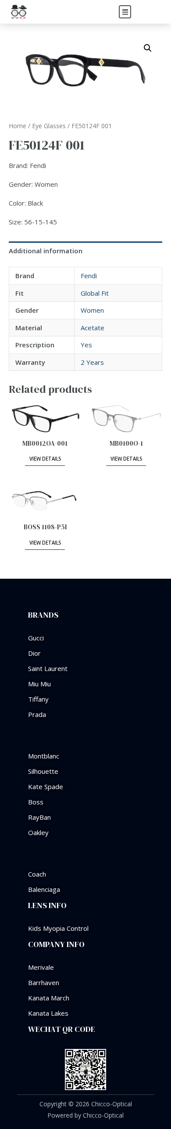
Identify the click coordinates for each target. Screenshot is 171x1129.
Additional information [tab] (45, 250)
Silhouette (43, 771)
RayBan (39, 817)
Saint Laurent (48, 668)
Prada (37, 714)
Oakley (38, 832)
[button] (125, 11)
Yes (86, 344)
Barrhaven (43, 982)
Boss (35, 801)
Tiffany (38, 699)
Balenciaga (44, 889)
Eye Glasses (49, 126)
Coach (37, 874)
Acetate (92, 327)
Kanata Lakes (48, 1013)
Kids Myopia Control (58, 928)
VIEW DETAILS (45, 458)
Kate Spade (45, 786)
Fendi (89, 275)
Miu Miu (39, 683)
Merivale (41, 967)
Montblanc (43, 756)
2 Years (92, 362)
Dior (34, 653)
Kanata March (48, 997)
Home (17, 126)
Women (92, 310)
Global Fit (95, 293)
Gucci (36, 637)
